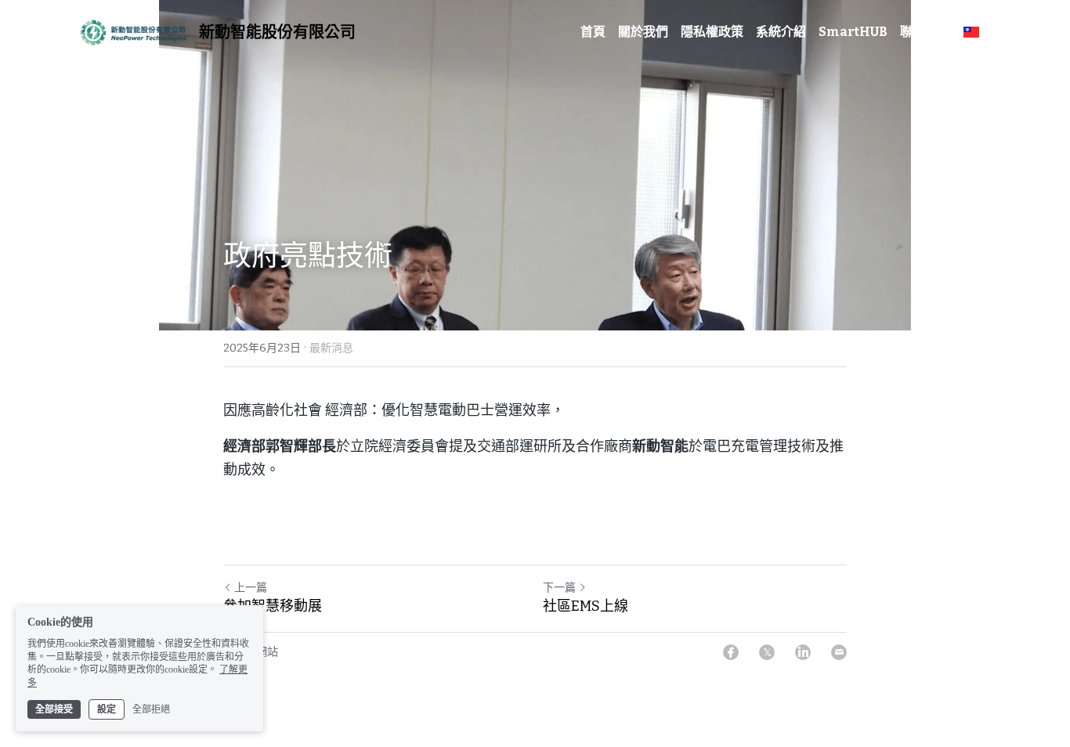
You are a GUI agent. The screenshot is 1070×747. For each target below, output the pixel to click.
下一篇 (559, 587)
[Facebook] (731, 652)
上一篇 (250, 587)
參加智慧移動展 (272, 606)
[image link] (130, 31)
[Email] (839, 652)
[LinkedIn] (803, 652)
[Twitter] (767, 652)
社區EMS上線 (585, 606)
